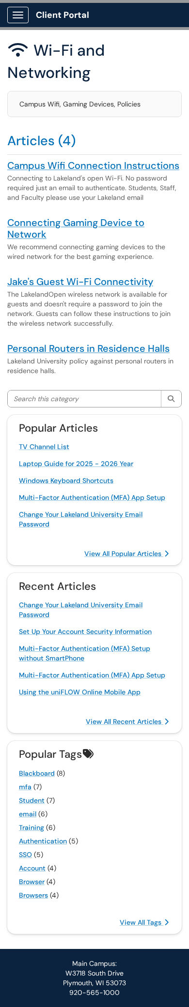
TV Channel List (44, 446)
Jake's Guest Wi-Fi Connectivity (80, 281)
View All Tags (141, 922)
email (27, 814)
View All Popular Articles (123, 553)
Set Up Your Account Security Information (85, 631)
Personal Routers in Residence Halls (88, 348)
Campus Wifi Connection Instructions (93, 165)
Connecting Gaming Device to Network (75, 228)
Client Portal (62, 15)
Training (31, 827)
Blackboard (37, 773)
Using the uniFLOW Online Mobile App (80, 692)
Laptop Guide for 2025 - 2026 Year (76, 463)
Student (32, 800)
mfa (25, 786)
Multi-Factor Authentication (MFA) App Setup (92, 497)
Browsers (33, 895)
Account (32, 868)
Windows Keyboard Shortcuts (66, 480)
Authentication (43, 841)
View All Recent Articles (124, 721)
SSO (25, 854)
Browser (32, 881)
